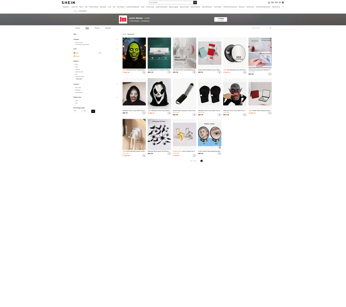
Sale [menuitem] (86, 7)
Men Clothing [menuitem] (120, 7)
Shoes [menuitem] (142, 7)
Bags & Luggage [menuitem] (173, 7)
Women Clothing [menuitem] (93, 7)
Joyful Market (136, 18)
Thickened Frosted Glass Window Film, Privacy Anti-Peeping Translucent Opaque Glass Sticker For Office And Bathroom (260, 70)
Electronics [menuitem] (242, 7)
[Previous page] (199, 161)
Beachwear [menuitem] (103, 7)
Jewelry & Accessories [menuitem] (161, 7)
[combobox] (130, 34)
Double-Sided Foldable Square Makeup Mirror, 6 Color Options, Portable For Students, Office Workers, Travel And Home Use (209, 70)
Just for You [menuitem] (75, 7)
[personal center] (269, 2)
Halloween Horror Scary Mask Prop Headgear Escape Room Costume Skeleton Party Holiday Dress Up (209, 110)
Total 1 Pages (193, 161)
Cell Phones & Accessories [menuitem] (230, 7)
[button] (280, 2)
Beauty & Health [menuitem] (184, 7)
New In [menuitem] (81, 7)
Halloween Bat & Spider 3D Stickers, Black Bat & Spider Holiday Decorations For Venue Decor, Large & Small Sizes (159, 151)
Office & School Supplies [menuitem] (278, 7)
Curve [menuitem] (109, 7)
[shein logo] (68, 2)
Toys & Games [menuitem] (250, 7)
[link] (272, 2)
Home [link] (75, 11)
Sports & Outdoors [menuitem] (207, 7)
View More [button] (79, 79)
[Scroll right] (283, 7)
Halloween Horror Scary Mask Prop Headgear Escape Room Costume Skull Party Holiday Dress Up (134, 110)
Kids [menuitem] (114, 7)
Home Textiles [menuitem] (217, 7)
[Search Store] (270, 28)
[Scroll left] (281, 7)
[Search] (195, 2)
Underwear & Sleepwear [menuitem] (132, 7)
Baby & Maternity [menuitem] (195, 7)
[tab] (77, 28)
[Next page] (204, 161)
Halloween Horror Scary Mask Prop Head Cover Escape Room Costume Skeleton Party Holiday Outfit (159, 110)
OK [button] (93, 111)
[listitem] (134, 21)
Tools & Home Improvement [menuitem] (263, 7)
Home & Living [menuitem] (150, 7)
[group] (95, 42)
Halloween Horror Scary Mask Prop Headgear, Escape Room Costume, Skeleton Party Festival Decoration (235, 110)
